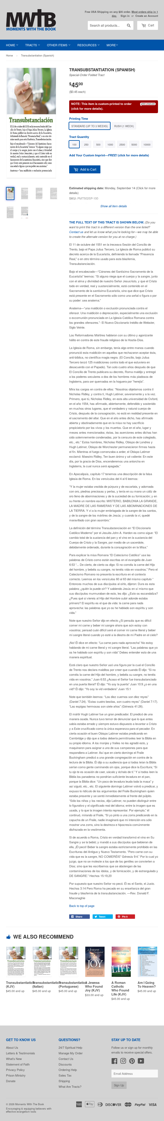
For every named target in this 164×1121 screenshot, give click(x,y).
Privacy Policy (15, 1070)
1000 (110, 144)
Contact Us (66, 1059)
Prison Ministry (16, 1075)
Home (11, 45)
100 (74, 144)
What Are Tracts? (70, 1086)
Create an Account (146, 16)
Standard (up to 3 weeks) (89, 126)
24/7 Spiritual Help (70, 1047)
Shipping (64, 1081)
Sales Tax (65, 1075)
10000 (146, 144)
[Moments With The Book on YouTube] (141, 1062)
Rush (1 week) (124, 126)
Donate (10, 1081)
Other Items (57, 45)
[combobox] (110, 25)
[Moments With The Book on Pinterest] (132, 1062)
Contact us (76, 232)
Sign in (125, 16)
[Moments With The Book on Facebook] (114, 1062)
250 (86, 144)
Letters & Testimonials (20, 1053)
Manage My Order (71, 1053)
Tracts (31, 45)
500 (98, 144)
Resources (87, 45)
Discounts (65, 1064)
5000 (134, 144)
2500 (122, 144)
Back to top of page (81, 906)
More (111, 45)
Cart (150, 25)
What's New (14, 1059)
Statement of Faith (18, 1064)
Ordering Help (68, 1070)
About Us (12, 1047)
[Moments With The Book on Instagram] (123, 1062)
